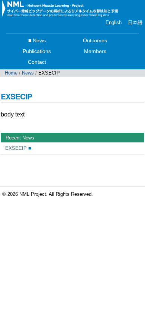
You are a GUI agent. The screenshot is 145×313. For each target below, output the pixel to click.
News (39, 40)
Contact (37, 62)
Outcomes (95, 40)
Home (11, 73)
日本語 (135, 22)
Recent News (20, 138)
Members (95, 51)
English (114, 22)
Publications (37, 51)
